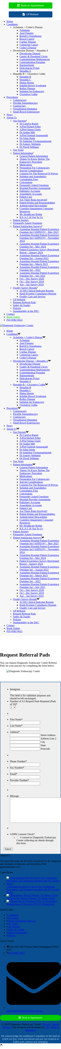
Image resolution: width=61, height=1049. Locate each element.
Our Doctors (19, 120)
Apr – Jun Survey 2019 (32, 284)
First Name (16, 719)
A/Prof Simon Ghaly (30, 129)
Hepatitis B (25, 76)
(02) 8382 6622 (14, 319)
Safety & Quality (21, 305)
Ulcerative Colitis (28, 94)
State (43, 745)
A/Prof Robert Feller (30, 126)
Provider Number (19, 780)
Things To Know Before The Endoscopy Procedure (35, 160)
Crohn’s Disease (28, 47)
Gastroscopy (19, 106)
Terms (55, 1024)
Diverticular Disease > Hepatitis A (30, 361)
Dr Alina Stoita (27, 138)
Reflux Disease (27, 88)
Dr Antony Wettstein (30, 144)
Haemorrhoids (27, 65)
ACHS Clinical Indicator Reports (37, 290)
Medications (26, 164)
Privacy (46, 1024)
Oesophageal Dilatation (25, 108)
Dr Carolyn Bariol (29, 123)
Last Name (16, 725)
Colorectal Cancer (29, 44)
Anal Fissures (27, 33)
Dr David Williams (29, 147)
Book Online (13, 317)
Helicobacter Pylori (29, 68)
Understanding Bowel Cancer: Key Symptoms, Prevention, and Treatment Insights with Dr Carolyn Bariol (33, 889)
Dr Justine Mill (27, 132)
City (43, 742)
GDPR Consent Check (22, 834)
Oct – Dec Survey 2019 (32, 281)
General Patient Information (34, 156)
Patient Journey (21, 220)
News (10, 114)
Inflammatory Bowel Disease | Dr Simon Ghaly (31, 898)
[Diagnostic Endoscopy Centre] (16, 325)
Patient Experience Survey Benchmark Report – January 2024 (39, 251)
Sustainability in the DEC (26, 311)
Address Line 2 (48, 738)
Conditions (12, 24)
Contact (10, 314)
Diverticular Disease (30, 53)
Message (14, 796)
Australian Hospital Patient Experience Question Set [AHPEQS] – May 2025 (39, 231)
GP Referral (19, 299)
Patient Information (23, 153)
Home (10, 21)
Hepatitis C (25, 79)
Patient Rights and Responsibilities (37, 202)
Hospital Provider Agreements (35, 188)
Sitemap (6, 1027)
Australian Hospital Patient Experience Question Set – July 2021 (39, 274)
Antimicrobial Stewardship (33, 205)
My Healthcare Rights (31, 214)
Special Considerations (31, 170)
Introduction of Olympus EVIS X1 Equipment (30, 904)
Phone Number (18, 761)
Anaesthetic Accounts (31, 194)
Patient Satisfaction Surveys (27, 226)
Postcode (45, 748)
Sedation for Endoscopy (32, 91)
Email (13, 774)
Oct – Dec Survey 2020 (32, 278)
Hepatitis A (25, 71)
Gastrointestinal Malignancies (35, 59)
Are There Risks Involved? (33, 199)
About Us (12, 117)
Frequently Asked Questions (34, 185)
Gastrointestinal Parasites (32, 62)
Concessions (26, 182)
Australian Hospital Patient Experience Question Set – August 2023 (39, 257)
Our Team (18, 150)
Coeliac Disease (28, 41)
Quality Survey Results (25, 287)
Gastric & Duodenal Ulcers (33, 56)
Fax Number (17, 767)
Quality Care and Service (32, 296)
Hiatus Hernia (27, 82)
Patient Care (26, 196)
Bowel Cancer (27, 39)
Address (15, 732)
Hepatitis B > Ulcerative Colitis (29, 384)
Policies (17, 308)
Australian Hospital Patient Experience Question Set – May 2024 (39, 245)
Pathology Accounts (30, 191)
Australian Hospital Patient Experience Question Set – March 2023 (39, 263)
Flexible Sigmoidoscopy (25, 103)
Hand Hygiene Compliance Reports (38, 293)
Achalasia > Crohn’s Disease (28, 337)
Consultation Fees (29, 179)
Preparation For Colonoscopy (35, 167)
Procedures (12, 97)
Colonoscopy (20, 100)
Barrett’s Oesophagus (30, 36)
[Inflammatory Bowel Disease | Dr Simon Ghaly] (32, 895)
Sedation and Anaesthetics (33, 176)
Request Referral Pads (24, 302)
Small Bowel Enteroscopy (26, 111)
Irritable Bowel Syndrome (33, 85)
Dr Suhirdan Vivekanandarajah (35, 141)
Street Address (48, 735)
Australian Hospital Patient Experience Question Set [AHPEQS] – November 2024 (39, 238)
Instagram (15, 689)
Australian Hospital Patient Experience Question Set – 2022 (39, 268)
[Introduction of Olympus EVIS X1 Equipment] (32, 901)
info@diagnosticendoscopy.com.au (24, 1010)
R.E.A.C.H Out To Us (31, 217)
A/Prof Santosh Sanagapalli (34, 135)
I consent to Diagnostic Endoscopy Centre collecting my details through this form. (36, 840)
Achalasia (25, 30)
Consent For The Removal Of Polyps (39, 173)
